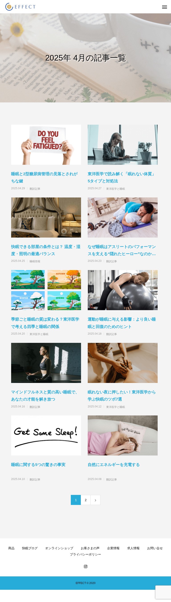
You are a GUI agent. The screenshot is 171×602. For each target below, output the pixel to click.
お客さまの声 (90, 548)
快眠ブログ (30, 548)
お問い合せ (155, 548)
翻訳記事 (35, 188)
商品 (11, 548)
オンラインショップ (59, 548)
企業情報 (113, 548)
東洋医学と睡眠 (115, 188)
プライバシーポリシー (85, 554)
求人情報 (133, 548)
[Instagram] (85, 566)
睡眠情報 (35, 261)
